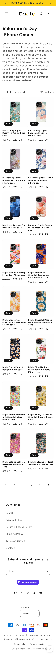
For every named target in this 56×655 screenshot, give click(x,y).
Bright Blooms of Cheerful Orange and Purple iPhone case (38, 275)
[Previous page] (5, 484)
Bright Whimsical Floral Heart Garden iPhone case (14, 464)
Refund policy (20, 644)
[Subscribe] (46, 571)
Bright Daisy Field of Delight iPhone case (12, 368)
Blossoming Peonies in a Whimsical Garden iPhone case (40, 180)
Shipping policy (40, 649)
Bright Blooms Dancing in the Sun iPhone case (14, 273)
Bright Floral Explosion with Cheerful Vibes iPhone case (13, 417)
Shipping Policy (14, 534)
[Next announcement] (50, 3)
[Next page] (36, 491)
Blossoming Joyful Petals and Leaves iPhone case (37, 132)
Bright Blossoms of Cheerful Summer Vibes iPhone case (14, 322)
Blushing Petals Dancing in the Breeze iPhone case (40, 227)
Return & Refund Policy (19, 527)
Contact (10, 548)
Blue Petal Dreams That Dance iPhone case (14, 226)
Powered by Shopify (26, 639)
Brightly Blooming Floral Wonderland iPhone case (40, 463)
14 (28, 491)
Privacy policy (45, 639)
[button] (6, 13)
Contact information (21, 649)
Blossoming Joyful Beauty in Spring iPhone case (14, 132)
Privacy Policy (14, 520)
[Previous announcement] (5, 3)
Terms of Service (15, 541)
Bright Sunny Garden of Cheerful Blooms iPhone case (40, 417)
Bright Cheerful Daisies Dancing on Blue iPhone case (40, 322)
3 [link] (31, 484)
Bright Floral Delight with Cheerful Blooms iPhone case (39, 369)
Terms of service (37, 644)
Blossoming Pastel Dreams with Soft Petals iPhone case (14, 180)
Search (10, 513)
